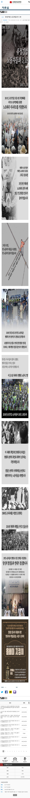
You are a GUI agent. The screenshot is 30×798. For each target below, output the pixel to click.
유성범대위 (5, 20)
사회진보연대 (16, 2)
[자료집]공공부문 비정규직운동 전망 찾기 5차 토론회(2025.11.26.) (10, 725)
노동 (7, 773)
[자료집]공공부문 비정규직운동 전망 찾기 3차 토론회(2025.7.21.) (10, 745)
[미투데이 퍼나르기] (14, 692)
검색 (29, 2)
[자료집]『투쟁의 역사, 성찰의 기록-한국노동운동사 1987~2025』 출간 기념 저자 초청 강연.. (10, 716)
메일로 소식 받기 (15, 761)
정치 (7, 767)
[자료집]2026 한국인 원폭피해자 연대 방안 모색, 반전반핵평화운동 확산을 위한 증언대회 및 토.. (10, 707)
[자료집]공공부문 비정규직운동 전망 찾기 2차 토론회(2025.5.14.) (10, 741)
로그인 (15, 795)
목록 (6, 11)
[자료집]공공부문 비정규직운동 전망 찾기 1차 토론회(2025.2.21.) (10, 737)
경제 (7, 770)
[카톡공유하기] (10, 692)
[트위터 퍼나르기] (2, 692)
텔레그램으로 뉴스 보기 (5, 761)
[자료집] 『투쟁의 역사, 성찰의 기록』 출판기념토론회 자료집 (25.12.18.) (9, 729)
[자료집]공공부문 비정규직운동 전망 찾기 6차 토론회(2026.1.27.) (10, 721)
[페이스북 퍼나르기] (6, 692)
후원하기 (25, 761)
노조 (7, 776)
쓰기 (3, 11)
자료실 (5, 7)
